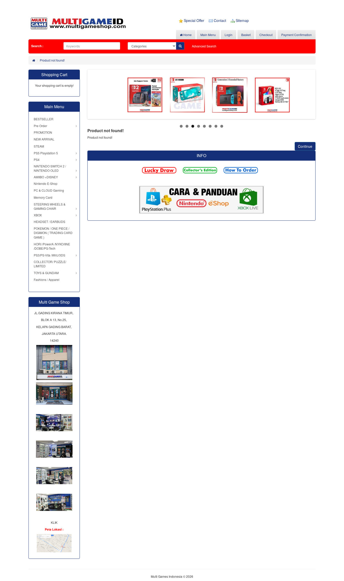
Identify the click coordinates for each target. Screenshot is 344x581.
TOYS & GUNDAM (46, 273)
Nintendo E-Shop (45, 183)
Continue (305, 146)
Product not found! (52, 60)
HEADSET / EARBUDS (49, 221)
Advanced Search (204, 46)
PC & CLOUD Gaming (49, 190)
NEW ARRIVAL (44, 139)
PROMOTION (43, 132)
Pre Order (40, 126)
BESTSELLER (43, 119)
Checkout (265, 35)
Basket (246, 35)
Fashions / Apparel (46, 279)
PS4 (37, 159)
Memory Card (43, 197)
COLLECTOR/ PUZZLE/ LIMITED (50, 263)
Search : (37, 46)
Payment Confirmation (296, 35)
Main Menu (208, 35)
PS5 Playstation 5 (46, 153)
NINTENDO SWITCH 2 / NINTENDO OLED (50, 168)
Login (228, 35)
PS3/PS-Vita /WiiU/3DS (49, 255)
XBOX (38, 215)
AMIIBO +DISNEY (46, 177)
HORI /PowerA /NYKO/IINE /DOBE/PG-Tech (52, 246)
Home (187, 35)
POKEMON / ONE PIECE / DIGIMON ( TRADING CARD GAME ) (53, 232)
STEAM (39, 146)
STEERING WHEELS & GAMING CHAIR (49, 206)
